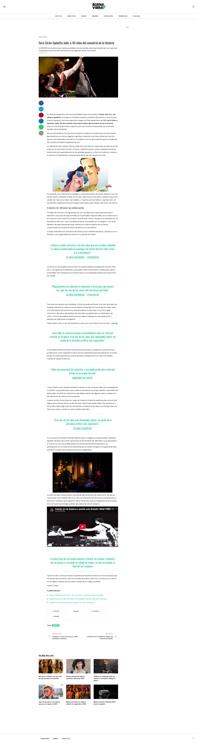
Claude (76, 611)
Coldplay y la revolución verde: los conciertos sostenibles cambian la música (104, 678)
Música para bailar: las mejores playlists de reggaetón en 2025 (76, 703)
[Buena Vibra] (99, 6)
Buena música (43, 37)
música (56, 625)
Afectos (58, 16)
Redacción (43, 53)
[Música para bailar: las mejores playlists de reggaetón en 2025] (78, 692)
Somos (55, 739)
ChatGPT (56, 611)
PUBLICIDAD (45, 739)
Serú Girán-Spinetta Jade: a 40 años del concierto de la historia (76, 42)
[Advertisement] (141, 62)
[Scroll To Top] (193, 738)
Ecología (136, 16)
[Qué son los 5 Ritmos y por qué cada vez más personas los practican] (51, 666)
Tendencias (122, 16)
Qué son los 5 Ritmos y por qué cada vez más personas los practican (50, 677)
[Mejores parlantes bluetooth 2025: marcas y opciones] (106, 692)
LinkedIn (56, 616)
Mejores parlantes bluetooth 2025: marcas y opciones (105, 703)
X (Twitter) (95, 611)
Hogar (83, 16)
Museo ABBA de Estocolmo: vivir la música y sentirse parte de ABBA (76, 595)
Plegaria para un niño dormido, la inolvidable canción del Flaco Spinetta (78, 599)
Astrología (108, 16)
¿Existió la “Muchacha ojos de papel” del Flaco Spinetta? (71, 602)
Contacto (66, 739)
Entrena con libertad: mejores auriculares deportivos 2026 (75, 677)
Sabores (95, 16)
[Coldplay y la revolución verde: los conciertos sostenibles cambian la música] (106, 666)
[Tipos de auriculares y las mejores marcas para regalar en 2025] (51, 692)
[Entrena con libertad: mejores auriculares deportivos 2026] (78, 666)
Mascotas (71, 16)
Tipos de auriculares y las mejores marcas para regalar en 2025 (49, 703)
